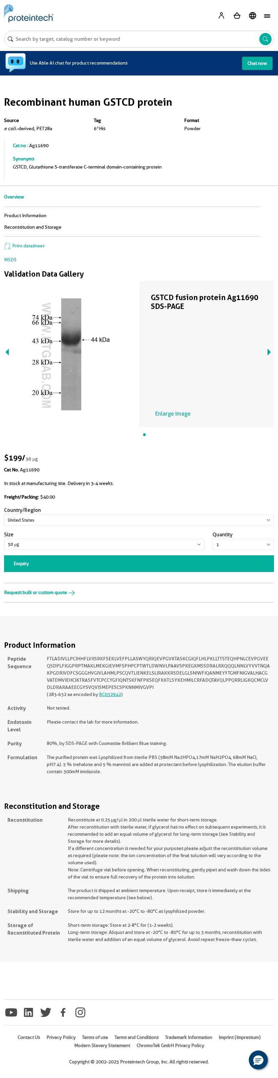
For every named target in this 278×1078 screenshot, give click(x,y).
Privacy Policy (61, 1037)
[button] (258, 1060)
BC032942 (110, 694)
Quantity (223, 535)
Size (9, 535)
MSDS (10, 259)
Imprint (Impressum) (240, 1037)
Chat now (257, 63)
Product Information (25, 215)
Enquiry (21, 563)
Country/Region (22, 510)
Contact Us (29, 1037)
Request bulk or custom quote (36, 592)
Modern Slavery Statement (102, 1045)
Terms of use (95, 1037)
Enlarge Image (173, 414)
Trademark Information (188, 1037)
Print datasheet (27, 245)
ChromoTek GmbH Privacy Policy (170, 1045)
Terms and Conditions (137, 1037)
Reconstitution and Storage (32, 227)
